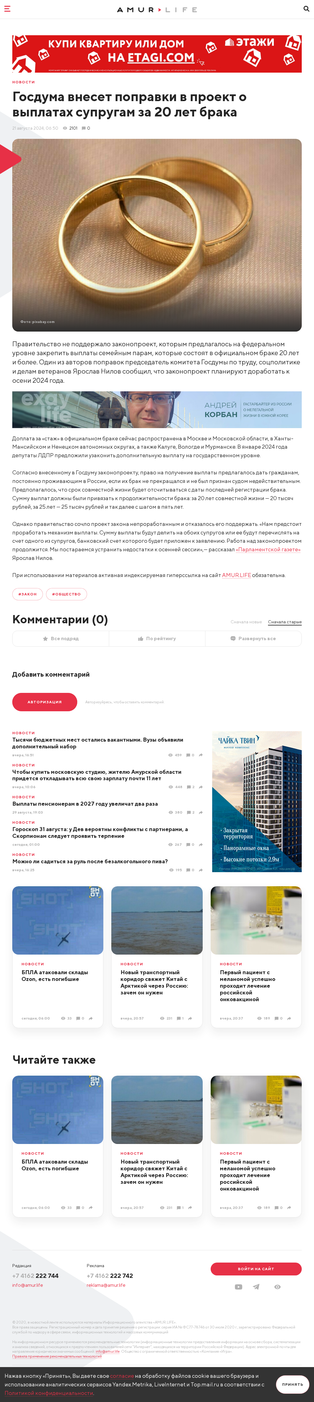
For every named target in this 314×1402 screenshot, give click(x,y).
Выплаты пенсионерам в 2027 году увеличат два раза (85, 803)
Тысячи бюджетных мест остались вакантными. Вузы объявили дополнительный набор (97, 743)
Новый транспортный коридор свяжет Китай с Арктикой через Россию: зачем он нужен (154, 982)
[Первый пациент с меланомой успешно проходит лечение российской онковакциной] (290, 1018)
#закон (27, 594)
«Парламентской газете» (268, 549)
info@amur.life (27, 1285)
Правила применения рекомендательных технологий (57, 1356)
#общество (66, 594)
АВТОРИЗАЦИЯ (45, 702)
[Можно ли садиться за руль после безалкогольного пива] (201, 870)
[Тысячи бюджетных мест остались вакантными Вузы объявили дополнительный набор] (201, 755)
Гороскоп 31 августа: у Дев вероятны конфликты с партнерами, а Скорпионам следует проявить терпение (100, 832)
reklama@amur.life (106, 1285)
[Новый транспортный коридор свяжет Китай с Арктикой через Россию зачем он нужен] (190, 1018)
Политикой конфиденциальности (49, 1393)
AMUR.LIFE (236, 575)
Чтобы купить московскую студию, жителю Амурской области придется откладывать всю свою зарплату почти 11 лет (97, 775)
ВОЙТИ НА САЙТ (256, 1269)
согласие (122, 1376)
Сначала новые (246, 621)
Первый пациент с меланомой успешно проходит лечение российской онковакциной (247, 985)
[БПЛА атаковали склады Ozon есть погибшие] (91, 1018)
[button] (277, 1286)
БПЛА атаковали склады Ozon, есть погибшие (54, 975)
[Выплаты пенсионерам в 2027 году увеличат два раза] (201, 812)
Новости (23, 82)
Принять (292, 1384)
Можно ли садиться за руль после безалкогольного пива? (90, 861)
